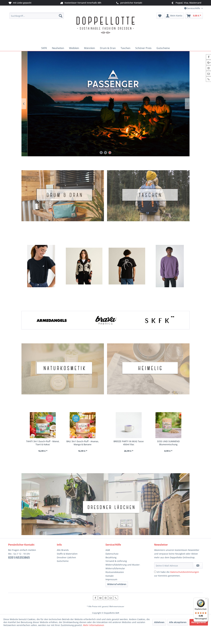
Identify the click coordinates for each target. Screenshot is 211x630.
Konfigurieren (198, 622)
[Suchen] (60, 16)
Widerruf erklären (116, 584)
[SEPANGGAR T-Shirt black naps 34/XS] (41, 266)
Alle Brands (63, 550)
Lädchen (105, 504)
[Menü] (206, 599)
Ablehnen (159, 622)
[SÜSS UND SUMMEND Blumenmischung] (168, 425)
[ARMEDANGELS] (51, 320)
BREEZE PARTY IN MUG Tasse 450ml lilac (128, 443)
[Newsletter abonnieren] (198, 565)
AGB (108, 550)
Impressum (111, 579)
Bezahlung (111, 557)
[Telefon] (116, 598)
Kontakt (110, 575)
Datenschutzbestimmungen (184, 571)
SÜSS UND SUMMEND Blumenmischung (168, 443)
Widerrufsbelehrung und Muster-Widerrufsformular (123, 566)
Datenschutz (112, 553)
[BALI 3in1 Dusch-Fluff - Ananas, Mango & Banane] (82, 425)
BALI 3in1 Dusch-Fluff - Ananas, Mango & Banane (82, 443)
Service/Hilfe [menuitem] (193, 8)
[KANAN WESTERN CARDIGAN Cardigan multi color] (84, 266)
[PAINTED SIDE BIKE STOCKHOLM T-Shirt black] (127, 266)
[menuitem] (36, 16)
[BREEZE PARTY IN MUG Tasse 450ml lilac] (128, 425)
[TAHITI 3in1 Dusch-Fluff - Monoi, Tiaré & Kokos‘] (42, 425)
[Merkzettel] (159, 16)
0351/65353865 (19, 557)
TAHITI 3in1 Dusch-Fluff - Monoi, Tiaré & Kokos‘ (42, 443)
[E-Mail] (111, 598)
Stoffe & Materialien (67, 553)
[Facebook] (95, 598)
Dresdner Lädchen (66, 557)
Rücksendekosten (115, 572)
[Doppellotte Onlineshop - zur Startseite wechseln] (105, 28)
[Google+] (100, 598)
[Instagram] (105, 598)
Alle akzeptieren (177, 622)
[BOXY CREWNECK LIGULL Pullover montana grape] (169, 266)
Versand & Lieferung (116, 561)
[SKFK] (159, 320)
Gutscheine (63, 561)
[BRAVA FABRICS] (105, 320)
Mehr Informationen (93, 625)
